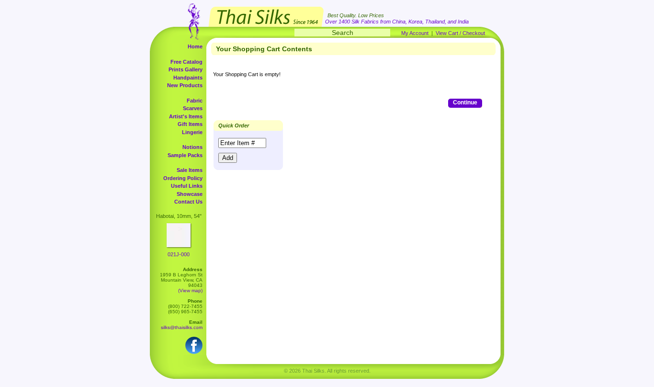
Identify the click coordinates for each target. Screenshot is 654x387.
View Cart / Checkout (460, 33)
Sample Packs (185, 155)
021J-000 (179, 254)
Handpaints (188, 77)
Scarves (193, 108)
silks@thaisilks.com (182, 327)
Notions (192, 147)
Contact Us (188, 202)
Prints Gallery (186, 69)
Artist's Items (186, 116)
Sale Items (190, 170)
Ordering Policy (183, 178)
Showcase (190, 194)
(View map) (190, 290)
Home (195, 46)
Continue (465, 102)
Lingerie (192, 132)
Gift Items (190, 124)
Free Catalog (186, 62)
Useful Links (187, 186)
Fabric (195, 100)
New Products (185, 85)
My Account (414, 33)
